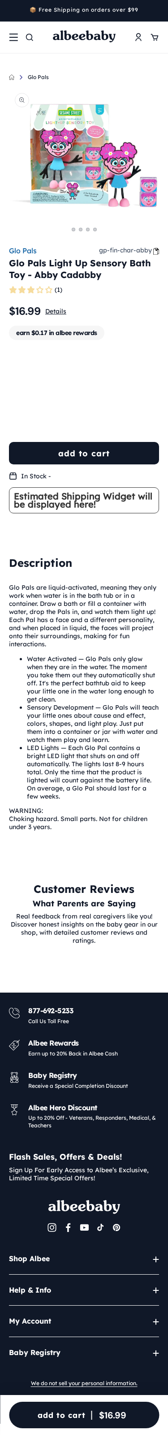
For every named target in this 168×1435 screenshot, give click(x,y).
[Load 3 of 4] (87, 229)
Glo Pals (38, 77)
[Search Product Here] (29, 37)
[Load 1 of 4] (73, 229)
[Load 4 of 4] (95, 229)
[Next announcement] (156, 11)
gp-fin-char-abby (125, 250)
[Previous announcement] (12, 11)
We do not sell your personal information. (84, 1383)
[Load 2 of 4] (80, 229)
